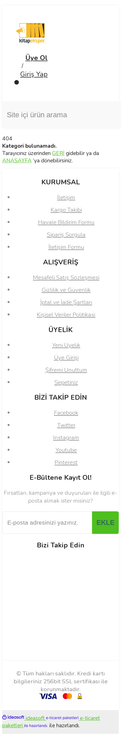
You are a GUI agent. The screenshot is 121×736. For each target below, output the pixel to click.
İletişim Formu (66, 247)
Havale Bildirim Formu (66, 222)
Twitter (66, 425)
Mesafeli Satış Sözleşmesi (66, 277)
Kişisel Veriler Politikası (66, 315)
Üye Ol (36, 57)
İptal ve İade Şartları (66, 302)
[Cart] (60, 88)
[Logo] (30, 49)
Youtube (66, 450)
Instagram (66, 437)
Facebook (66, 413)
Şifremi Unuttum (66, 370)
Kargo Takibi (66, 210)
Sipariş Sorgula (66, 234)
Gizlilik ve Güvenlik (66, 290)
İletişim (66, 197)
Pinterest (66, 462)
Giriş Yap (34, 74)
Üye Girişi (66, 357)
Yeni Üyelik (66, 345)
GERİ (58, 153)
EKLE (106, 522)
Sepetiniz (66, 382)
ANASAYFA (17, 160)
